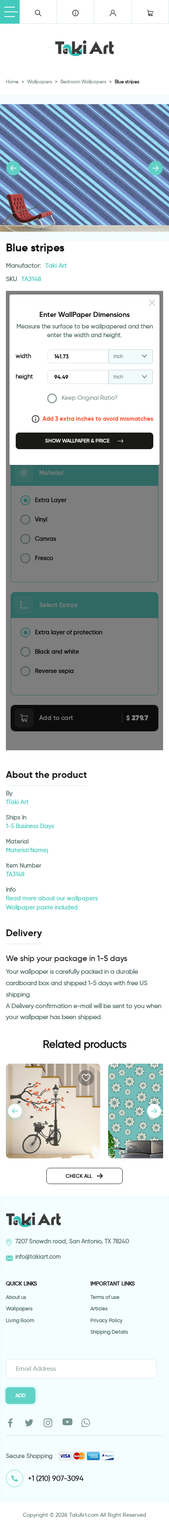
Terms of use (104, 1297)
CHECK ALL (79, 1176)
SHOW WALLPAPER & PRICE (78, 440)
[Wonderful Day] (53, 1109)
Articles (99, 1309)
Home (12, 81)
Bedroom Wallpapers (83, 81)
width (23, 356)
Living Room (20, 1320)
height (24, 376)
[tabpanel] (154, 1111)
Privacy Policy (106, 1320)
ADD (20, 1395)
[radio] (100, 400)
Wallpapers (39, 81)
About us (16, 1297)
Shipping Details (109, 1332)
